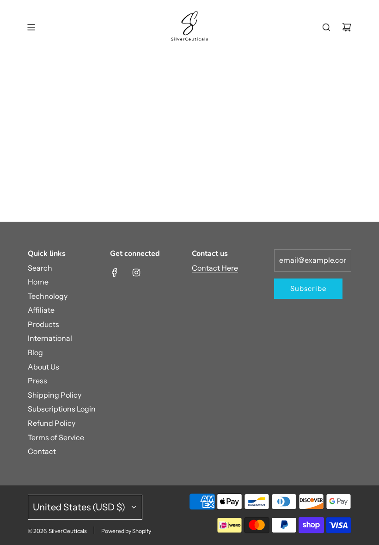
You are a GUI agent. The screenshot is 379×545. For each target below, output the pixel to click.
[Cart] (346, 27)
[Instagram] (136, 272)
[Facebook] (114, 272)
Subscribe (308, 288)
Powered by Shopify (126, 530)
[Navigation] (31, 27)
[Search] (326, 27)
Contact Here (215, 267)
